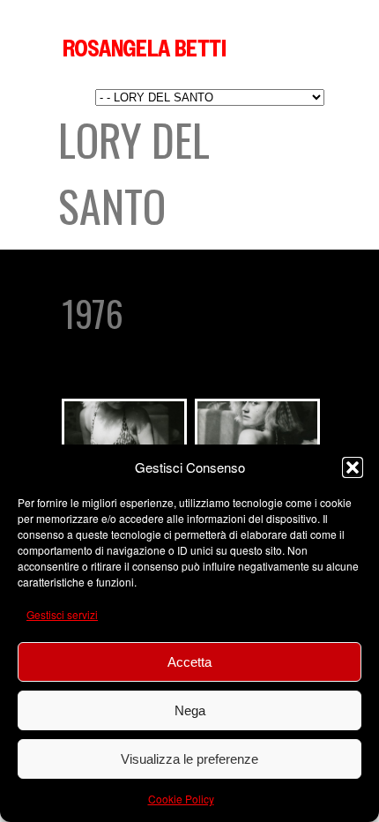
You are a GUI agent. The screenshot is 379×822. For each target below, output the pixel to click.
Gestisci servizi (62, 614)
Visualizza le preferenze (189, 758)
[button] (352, 467)
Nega (190, 710)
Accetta (189, 661)
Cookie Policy (181, 798)
